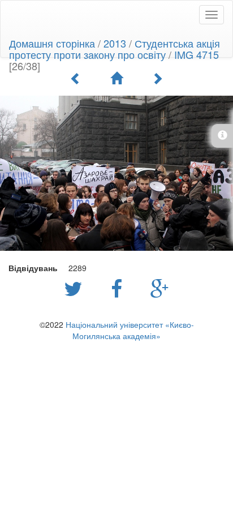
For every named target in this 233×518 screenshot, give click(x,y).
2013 (114, 43)
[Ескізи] (116, 78)
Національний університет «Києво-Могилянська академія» (130, 330)
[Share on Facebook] (119, 287)
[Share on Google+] (159, 287)
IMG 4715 (196, 54)
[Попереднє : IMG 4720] (75, 78)
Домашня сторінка (52, 43)
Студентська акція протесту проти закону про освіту (114, 49)
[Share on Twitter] (76, 287)
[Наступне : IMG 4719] (157, 78)
